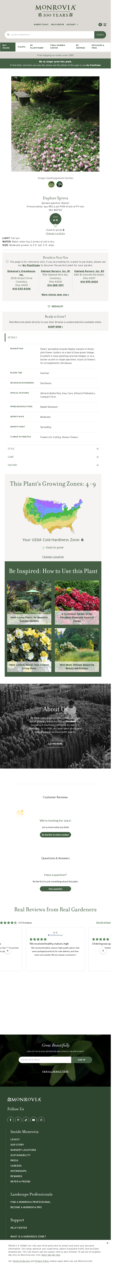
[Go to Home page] (55, 11)
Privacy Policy (42, 1261)
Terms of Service (21, 1261)
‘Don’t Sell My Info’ (50, 1255)
